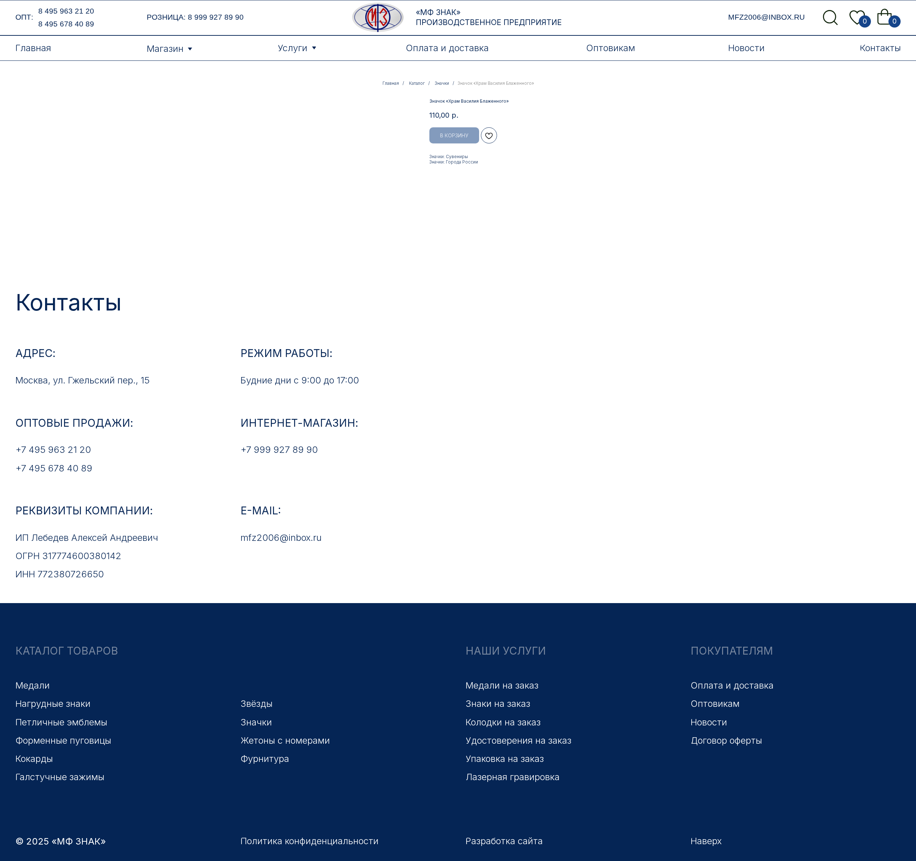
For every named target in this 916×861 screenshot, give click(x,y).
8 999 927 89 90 (216, 17)
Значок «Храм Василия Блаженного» (496, 83)
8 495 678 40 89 (66, 24)
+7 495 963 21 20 (53, 449)
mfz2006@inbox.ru (766, 17)
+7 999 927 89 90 (279, 449)
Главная (391, 83)
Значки (442, 83)
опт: (24, 17)
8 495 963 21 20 (66, 11)
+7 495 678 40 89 (53, 468)
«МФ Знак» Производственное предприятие (489, 17)
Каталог (417, 83)
